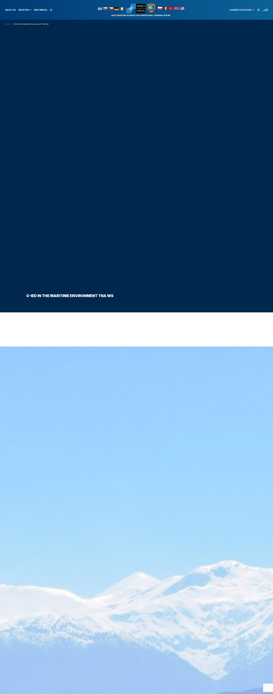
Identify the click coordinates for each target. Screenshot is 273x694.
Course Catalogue (241, 10)
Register (23, 10)
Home (7, 24)
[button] (51, 10)
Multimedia (40, 10)
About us (10, 10)
